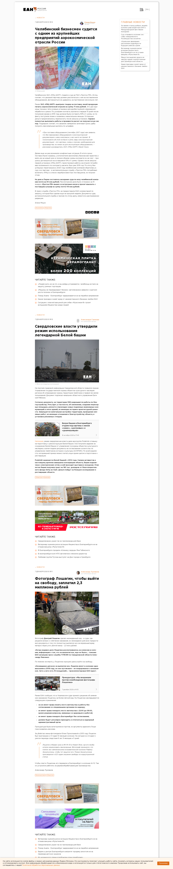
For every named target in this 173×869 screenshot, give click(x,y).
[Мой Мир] (95, 212)
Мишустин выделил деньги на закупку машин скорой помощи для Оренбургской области (133, 59)
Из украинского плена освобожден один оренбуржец (60, 857)
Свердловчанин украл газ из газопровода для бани (59, 541)
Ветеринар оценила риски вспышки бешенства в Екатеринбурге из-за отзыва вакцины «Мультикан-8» (67, 546)
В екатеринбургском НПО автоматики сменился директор (62, 554)
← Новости (39, 17)
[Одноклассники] (89, 212)
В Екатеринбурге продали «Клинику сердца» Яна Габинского (64, 550)
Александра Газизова (90, 319)
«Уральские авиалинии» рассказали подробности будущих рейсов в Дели (131, 43)
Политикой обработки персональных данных (41, 865)
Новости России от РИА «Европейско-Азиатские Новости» (30, 9)
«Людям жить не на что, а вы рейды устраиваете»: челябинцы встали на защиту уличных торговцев (68, 285)
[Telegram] (92, 212)
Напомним (39, 441)
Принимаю (163, 863)
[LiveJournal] (98, 212)
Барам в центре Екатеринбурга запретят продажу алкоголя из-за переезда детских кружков (65, 853)
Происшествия (40, 775)
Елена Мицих (89, 22)
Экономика (39, 207)
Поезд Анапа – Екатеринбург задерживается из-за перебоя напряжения (68, 296)
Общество (47, 207)
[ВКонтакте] (86, 212)
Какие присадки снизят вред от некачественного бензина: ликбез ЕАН (68, 299)
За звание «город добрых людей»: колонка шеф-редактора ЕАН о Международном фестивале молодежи (134, 28)
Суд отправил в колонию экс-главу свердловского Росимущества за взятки (132, 36)
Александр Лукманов (90, 572)
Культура (47, 477)
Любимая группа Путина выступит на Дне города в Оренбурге (64, 557)
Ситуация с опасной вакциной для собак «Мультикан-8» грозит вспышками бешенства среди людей (64, 304)
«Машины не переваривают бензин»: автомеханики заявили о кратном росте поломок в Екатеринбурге (67, 291)
